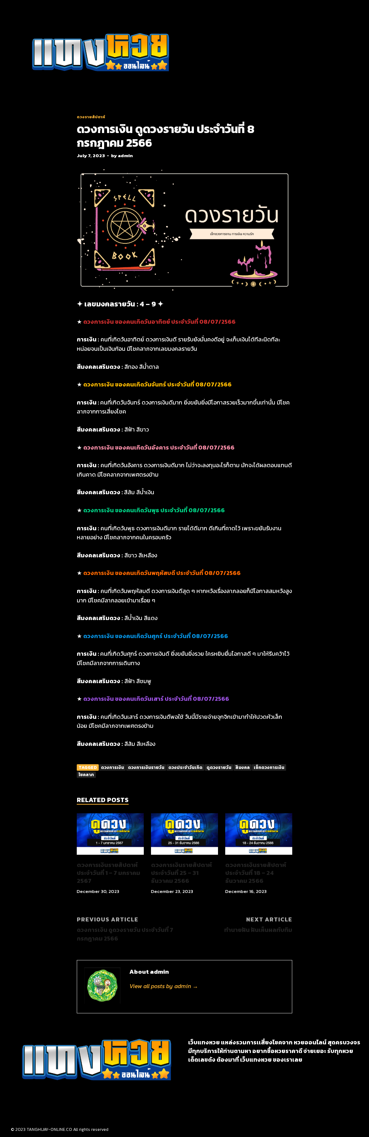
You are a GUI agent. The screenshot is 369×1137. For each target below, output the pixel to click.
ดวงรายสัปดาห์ (91, 117)
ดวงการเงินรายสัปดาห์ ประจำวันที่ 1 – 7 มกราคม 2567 (108, 872)
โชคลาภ (86, 774)
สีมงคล (242, 767)
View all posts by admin (163, 986)
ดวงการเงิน (112, 767)
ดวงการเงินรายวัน (146, 767)
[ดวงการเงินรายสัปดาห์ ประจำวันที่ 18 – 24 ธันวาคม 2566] (258, 856)
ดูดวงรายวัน (218, 767)
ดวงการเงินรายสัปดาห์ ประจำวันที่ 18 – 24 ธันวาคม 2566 (255, 872)
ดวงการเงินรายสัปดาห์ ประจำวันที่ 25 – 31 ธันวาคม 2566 (181, 872)
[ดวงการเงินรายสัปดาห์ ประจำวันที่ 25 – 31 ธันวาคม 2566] (184, 856)
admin (125, 155)
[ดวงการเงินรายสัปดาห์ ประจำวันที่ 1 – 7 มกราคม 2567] (110, 856)
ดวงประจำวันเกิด (185, 767)
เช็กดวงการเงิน (269, 767)
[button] (221, 53)
